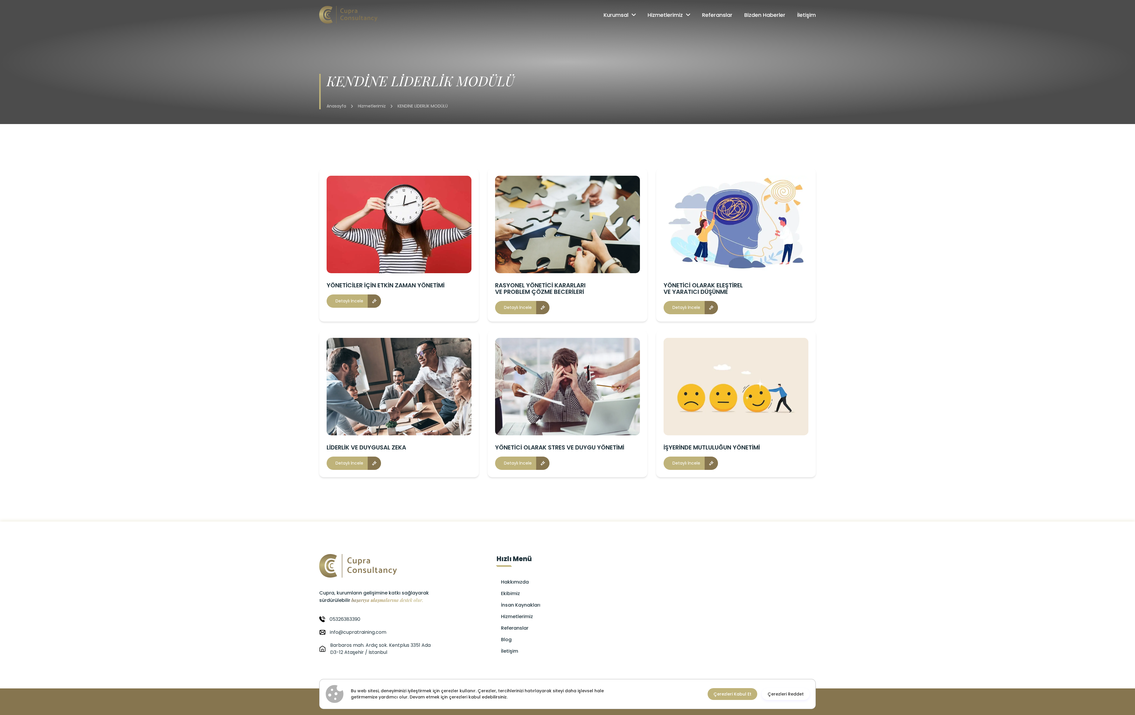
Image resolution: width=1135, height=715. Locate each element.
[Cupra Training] (378, 566)
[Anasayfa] (348, 15)
